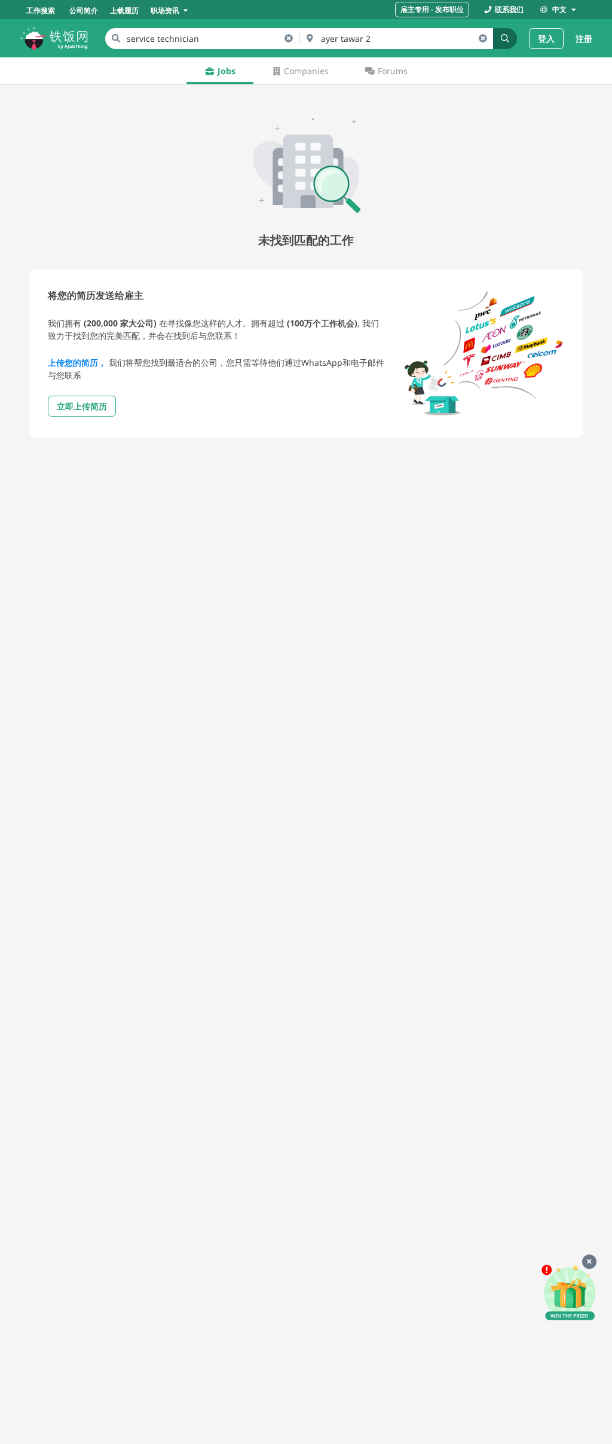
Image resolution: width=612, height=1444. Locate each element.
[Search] (505, 38)
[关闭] (589, 1262)
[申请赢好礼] (569, 1293)
